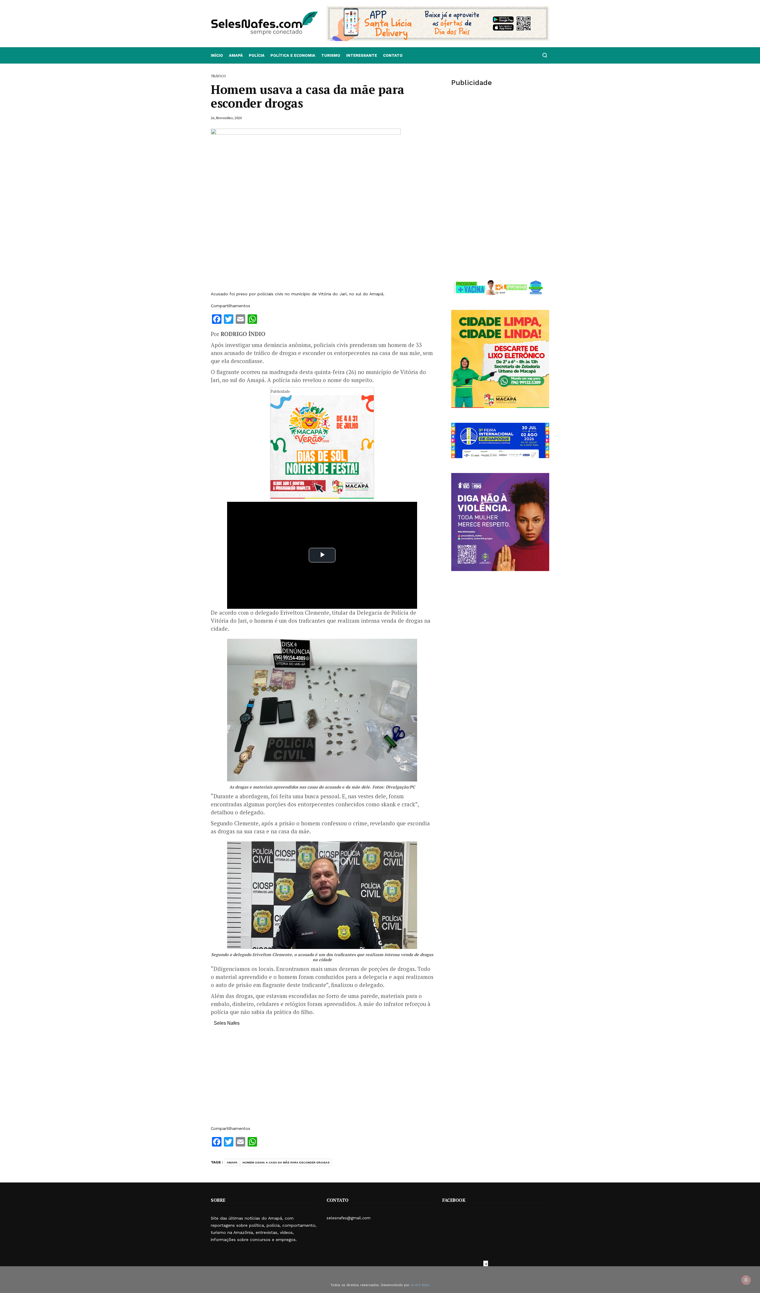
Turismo (330, 55)
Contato (393, 55)
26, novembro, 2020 (226, 118)
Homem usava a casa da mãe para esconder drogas (286, 1162)
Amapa (232, 1162)
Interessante (361, 55)
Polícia (257, 55)
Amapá (236, 55)
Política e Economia (292, 55)
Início (217, 55)
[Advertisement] (322, 1078)
